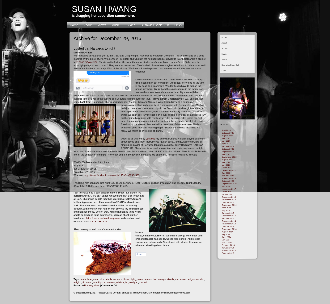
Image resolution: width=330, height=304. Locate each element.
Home (74, 25)
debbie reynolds (113, 279)
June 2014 (226, 237)
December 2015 (229, 216)
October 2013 (228, 253)
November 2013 (229, 250)
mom (140, 279)
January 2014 (228, 248)
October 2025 (228, 133)
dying (133, 279)
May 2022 (226, 165)
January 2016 (228, 213)
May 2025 (226, 141)
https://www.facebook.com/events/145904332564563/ (112, 175)
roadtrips (98, 282)
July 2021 (226, 173)
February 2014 (228, 245)
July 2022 (226, 162)
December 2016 (229, 197)
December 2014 (229, 221)
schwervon (109, 282)
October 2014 (228, 226)
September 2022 (229, 157)
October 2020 (228, 181)
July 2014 (226, 234)
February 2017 (228, 194)
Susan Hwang (104, 9)
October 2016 (228, 202)
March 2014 (227, 242)
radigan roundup (195, 279)
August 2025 (227, 136)
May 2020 (226, 186)
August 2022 (227, 160)
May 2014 (226, 240)
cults (101, 279)
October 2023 (228, 149)
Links (178, 25)
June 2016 (226, 208)
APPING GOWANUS (86, 62)
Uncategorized (91, 285)
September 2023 (229, 152)
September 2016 (229, 205)
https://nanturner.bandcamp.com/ (103, 218)
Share (139, 254)
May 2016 (226, 210)
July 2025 (226, 138)
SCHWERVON (99, 221)
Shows (101, 25)
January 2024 (228, 146)
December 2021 (229, 170)
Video (131, 25)
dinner (126, 279)
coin (95, 279)
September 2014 (229, 229)
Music (116, 25)
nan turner (180, 279)
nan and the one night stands (159, 279)
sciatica (120, 282)
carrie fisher (86, 279)
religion (77, 282)
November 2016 (229, 200)
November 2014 (229, 224)
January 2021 (228, 176)
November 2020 (229, 178)
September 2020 (229, 184)
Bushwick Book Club (155, 25)
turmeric (143, 282)
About (87, 25)
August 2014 (227, 232)
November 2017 (229, 189)
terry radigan (131, 282)
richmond (87, 282)
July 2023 (226, 154)
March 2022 (227, 168)
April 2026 (226, 130)
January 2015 (228, 218)
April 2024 (226, 144)
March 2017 (227, 192)
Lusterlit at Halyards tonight (94, 48)
